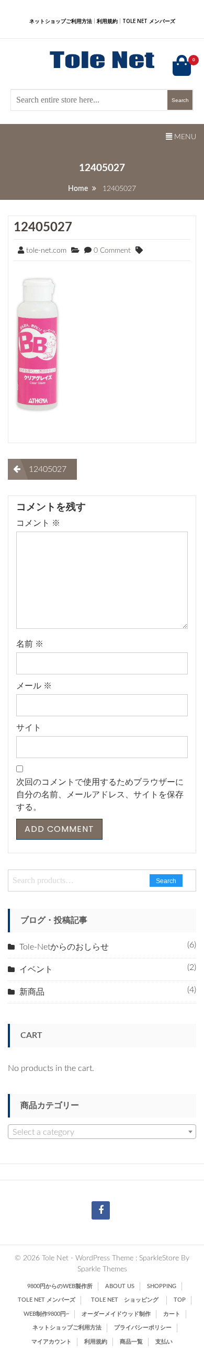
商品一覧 (131, 1342)
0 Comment (112, 250)
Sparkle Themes (102, 1269)
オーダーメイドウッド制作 (116, 1314)
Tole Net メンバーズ (148, 21)
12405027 (43, 227)
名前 (29, 644)
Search (166, 881)
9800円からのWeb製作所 (60, 1286)
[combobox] (102, 1131)
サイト (28, 728)
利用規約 (107, 21)
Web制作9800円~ (46, 1314)
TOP (180, 1300)
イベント (36, 969)
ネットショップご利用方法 (60, 21)
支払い (164, 1342)
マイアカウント (51, 1342)
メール (34, 686)
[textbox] (102, 1132)
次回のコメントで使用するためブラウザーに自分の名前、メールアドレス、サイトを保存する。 (100, 794)
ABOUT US (119, 1286)
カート (171, 1314)
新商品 (31, 992)
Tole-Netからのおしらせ (64, 947)
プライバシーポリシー (143, 1327)
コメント (38, 523)
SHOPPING (161, 1286)
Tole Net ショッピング (127, 1300)
